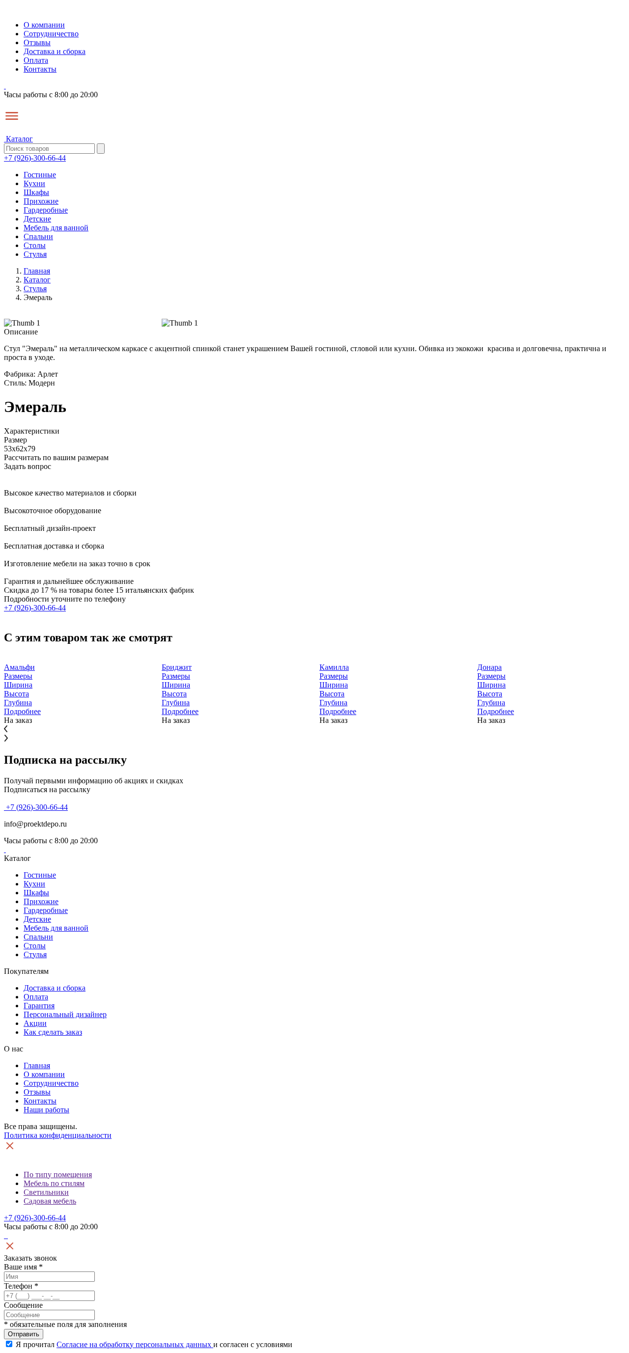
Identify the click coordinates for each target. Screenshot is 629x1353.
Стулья (35, 254)
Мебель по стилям (54, 1183)
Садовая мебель (50, 1201)
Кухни (34, 183)
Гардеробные (46, 210)
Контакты (40, 69)
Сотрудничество (51, 33)
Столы (35, 245)
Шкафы (36, 192)
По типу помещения (58, 1174)
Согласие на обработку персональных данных (135, 1344)
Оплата (36, 60)
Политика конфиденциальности (58, 1135)
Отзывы (37, 42)
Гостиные (40, 174)
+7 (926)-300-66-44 (35, 158)
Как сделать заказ (53, 1032)
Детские (37, 219)
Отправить (23, 1334)
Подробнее (22, 711)
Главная (37, 1065)
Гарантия (39, 1005)
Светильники (46, 1192)
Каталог (18, 139)
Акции (35, 1023)
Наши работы (46, 1109)
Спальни (38, 236)
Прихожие (41, 201)
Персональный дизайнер (65, 1014)
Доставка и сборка (55, 51)
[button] (314, 729)
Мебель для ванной (56, 227)
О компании (44, 25)
